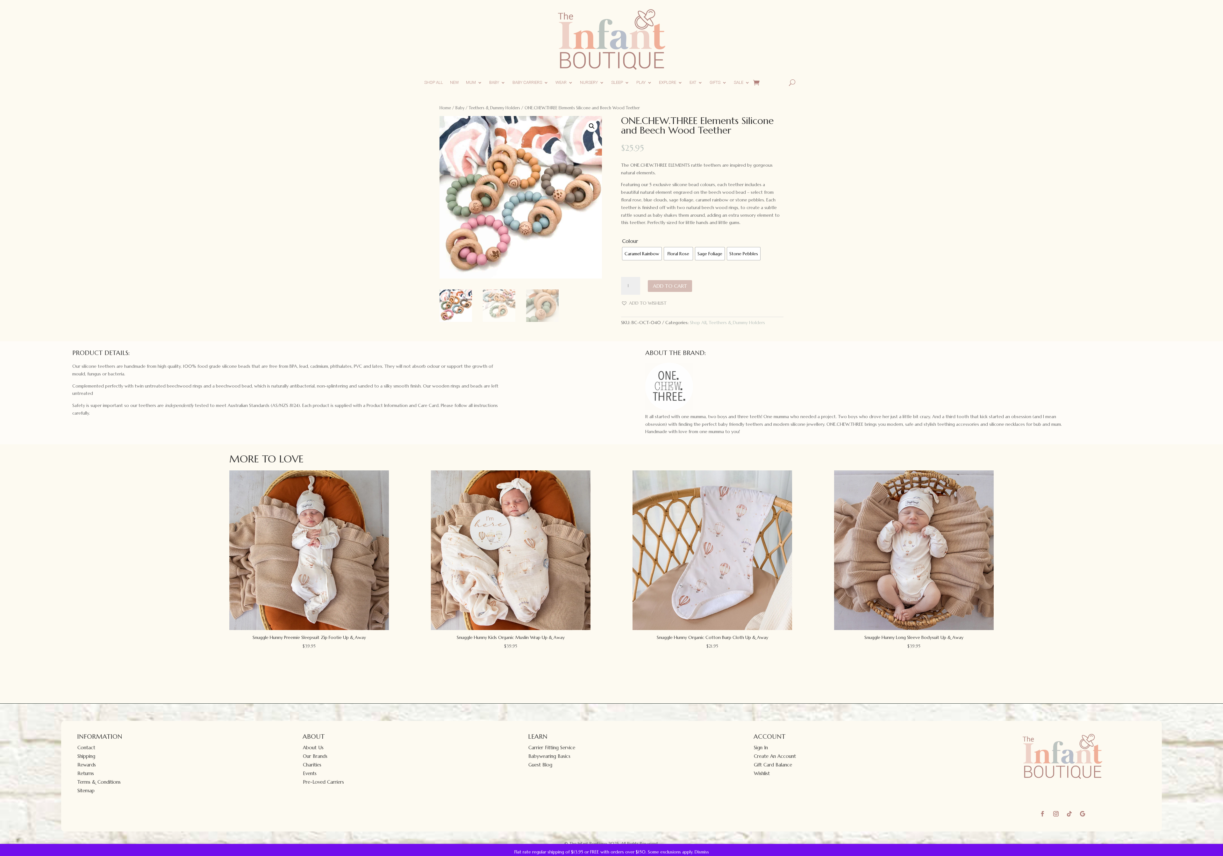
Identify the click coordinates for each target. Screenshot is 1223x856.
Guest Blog (540, 765)
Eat (693, 82)
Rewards (86, 765)
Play (641, 82)
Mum (471, 82)
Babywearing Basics (549, 756)
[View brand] (669, 409)
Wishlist (762, 773)
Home (445, 108)
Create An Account (775, 756)
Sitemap (86, 790)
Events (310, 773)
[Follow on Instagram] (1055, 814)
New (454, 82)
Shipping (86, 756)
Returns (85, 773)
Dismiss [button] (702, 852)
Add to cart (670, 286)
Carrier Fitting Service (551, 747)
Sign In (761, 747)
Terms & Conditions (99, 782)
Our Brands (315, 756)
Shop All (433, 82)
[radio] (642, 253)
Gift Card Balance (773, 765)
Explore (667, 82)
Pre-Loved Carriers (323, 782)
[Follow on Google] (1082, 814)
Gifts (715, 82)
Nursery (589, 82)
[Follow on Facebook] (1042, 814)
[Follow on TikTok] (1069, 814)
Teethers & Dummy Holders (494, 108)
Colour (630, 241)
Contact (86, 747)
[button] (591, 126)
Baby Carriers (527, 82)
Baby (494, 82)
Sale (738, 82)
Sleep (617, 82)
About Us (313, 747)
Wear (561, 82)
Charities (312, 765)
